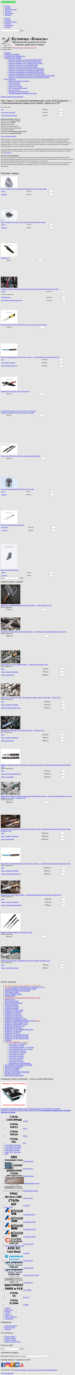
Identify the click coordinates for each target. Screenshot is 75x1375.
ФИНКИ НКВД (10, 996)
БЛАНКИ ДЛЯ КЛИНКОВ (14, 1067)
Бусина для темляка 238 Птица (9, 570)
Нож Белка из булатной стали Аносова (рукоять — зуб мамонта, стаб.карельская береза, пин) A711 (34, 632)
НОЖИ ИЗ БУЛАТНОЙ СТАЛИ (15, 1019)
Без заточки (4, 527)
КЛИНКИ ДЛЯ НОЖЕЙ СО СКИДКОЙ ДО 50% (25, 987)
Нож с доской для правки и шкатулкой (11, 300)
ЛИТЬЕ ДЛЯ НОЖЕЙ (12, 1068)
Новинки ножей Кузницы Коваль (12, 97)
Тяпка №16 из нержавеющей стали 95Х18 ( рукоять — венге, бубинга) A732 (26, 605)
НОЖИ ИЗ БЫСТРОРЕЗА (13, 1028)
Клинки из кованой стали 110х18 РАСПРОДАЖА (25, 60)
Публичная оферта (11, 1326)
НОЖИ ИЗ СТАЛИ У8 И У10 (15, 1026)
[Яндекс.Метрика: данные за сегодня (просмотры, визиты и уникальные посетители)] (7, 1373)
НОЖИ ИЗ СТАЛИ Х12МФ (14, 1010)
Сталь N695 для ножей (16, 1061)
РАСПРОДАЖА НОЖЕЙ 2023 (15, 56)
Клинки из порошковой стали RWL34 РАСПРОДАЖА (27, 74)
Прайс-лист (8, 1315)
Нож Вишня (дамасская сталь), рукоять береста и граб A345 (17, 413)
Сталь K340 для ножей (16, 1056)
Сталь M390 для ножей (16, 1045)
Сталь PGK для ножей (16, 1054)
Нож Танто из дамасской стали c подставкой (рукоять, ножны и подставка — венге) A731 (31, 697)
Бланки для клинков (15, 86)
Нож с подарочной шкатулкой (11, 905)
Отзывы (7, 6)
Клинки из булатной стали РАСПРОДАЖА (23, 67)
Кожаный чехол (5, 258)
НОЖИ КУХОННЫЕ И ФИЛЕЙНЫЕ (17, 991)
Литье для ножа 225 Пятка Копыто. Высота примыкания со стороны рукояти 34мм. (24, 189)
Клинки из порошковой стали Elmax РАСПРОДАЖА (26, 70)
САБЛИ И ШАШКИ (11, 1008)
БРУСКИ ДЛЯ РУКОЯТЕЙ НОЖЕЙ (17, 1072)
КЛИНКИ (8, 1040)
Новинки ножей (10, 1338)
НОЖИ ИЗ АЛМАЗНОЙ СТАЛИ (16, 1024)
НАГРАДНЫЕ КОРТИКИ (13, 1003)
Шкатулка (13, 136)
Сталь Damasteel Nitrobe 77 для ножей (21, 1047)
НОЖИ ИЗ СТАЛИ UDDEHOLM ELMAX (19, 1029)
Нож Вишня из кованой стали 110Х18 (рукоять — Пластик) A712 (22, 730)
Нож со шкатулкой (7, 675)
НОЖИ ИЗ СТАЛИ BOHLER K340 (16, 1035)
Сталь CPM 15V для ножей (18, 1044)
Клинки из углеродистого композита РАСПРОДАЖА (26, 68)
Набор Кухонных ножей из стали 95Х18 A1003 (16, 932)
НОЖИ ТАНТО (10, 999)
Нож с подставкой (7, 777)
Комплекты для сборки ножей (19, 91)
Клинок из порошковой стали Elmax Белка (12, 525)
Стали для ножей (14, 84)
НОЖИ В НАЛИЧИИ (12, 54)
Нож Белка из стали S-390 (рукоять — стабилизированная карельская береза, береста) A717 (31, 895)
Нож (2, 109)
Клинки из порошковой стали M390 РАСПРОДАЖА (26, 72)
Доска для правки (5, 136)
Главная (7, 1308)
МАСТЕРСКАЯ (10, 79)
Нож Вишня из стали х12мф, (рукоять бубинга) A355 (15, 391)
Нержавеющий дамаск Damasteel (19, 1063)
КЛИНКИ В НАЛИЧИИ (13, 58)
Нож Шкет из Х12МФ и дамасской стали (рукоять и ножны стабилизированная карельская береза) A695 (30, 289)
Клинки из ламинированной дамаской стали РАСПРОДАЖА (29, 77)
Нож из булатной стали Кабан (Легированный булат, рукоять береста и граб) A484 (24, 324)
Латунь (3, 191)
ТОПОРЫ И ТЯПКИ (12, 1006)
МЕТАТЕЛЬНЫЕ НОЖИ (13, 994)
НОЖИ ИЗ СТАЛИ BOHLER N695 (16, 1036)
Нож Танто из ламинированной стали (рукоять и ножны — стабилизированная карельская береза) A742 (30, 357)
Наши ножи (9, 1310)
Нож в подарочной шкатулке (9, 115)
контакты (8, 152)
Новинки (8, 53)
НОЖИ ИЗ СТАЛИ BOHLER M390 (17, 1038)
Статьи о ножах (10, 1336)
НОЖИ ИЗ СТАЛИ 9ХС (13, 1014)
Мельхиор (4, 194)
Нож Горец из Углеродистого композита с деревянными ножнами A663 (20, 456)
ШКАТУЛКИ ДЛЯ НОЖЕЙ (14, 1075)
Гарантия (8, 8)
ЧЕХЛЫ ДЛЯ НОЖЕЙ (12, 1074)
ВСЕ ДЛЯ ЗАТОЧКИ (12, 1070)
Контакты (8, 15)
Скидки (7, 1313)
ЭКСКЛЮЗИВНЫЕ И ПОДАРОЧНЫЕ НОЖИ (20, 989)
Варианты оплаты (11, 9)
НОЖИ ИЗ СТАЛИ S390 (13, 1031)
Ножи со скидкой (10, 1340)
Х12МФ (3, 291)
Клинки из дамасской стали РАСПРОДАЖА (23, 65)
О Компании (9, 13)
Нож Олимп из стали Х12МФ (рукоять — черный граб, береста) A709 (24, 664)
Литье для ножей (14, 83)
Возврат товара (10, 1327)
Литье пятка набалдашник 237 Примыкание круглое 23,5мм (17, 489)
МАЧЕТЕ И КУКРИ (11, 1005)
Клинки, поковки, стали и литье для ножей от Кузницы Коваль (36, 1370)
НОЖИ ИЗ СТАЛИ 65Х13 (13, 1015)
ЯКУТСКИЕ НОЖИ (11, 1001)
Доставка (8, 11)
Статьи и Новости (11, 1317)
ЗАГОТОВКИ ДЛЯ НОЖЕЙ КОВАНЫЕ (18, 1065)
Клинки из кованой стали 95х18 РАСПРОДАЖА (25, 61)
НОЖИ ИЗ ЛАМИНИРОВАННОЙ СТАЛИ (22, 1021)
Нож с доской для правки (8, 112)
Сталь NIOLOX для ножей (17, 1052)
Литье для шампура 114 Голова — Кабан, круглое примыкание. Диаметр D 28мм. (23, 222)
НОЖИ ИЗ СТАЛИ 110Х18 (14, 1017)
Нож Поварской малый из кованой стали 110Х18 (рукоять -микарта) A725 (25, 960)
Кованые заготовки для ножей (19, 81)
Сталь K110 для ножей (16, 1058)
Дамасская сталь (6, 297)
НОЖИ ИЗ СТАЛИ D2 (12, 1033)
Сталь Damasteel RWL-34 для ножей (21, 1049)
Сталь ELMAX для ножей (17, 1051)
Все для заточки (14, 90)
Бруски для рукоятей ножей (18, 88)
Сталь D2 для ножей (15, 1059)
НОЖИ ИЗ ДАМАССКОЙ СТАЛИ (16, 1022)
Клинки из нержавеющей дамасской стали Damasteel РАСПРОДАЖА (32, 75)
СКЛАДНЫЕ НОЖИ (12, 992)
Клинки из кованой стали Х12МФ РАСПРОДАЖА (26, 63)
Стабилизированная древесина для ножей (23, 93)
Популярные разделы (8, 1356)
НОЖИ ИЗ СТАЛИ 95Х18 (13, 1012)
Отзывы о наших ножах (13, 1341)
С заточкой (4, 530)
